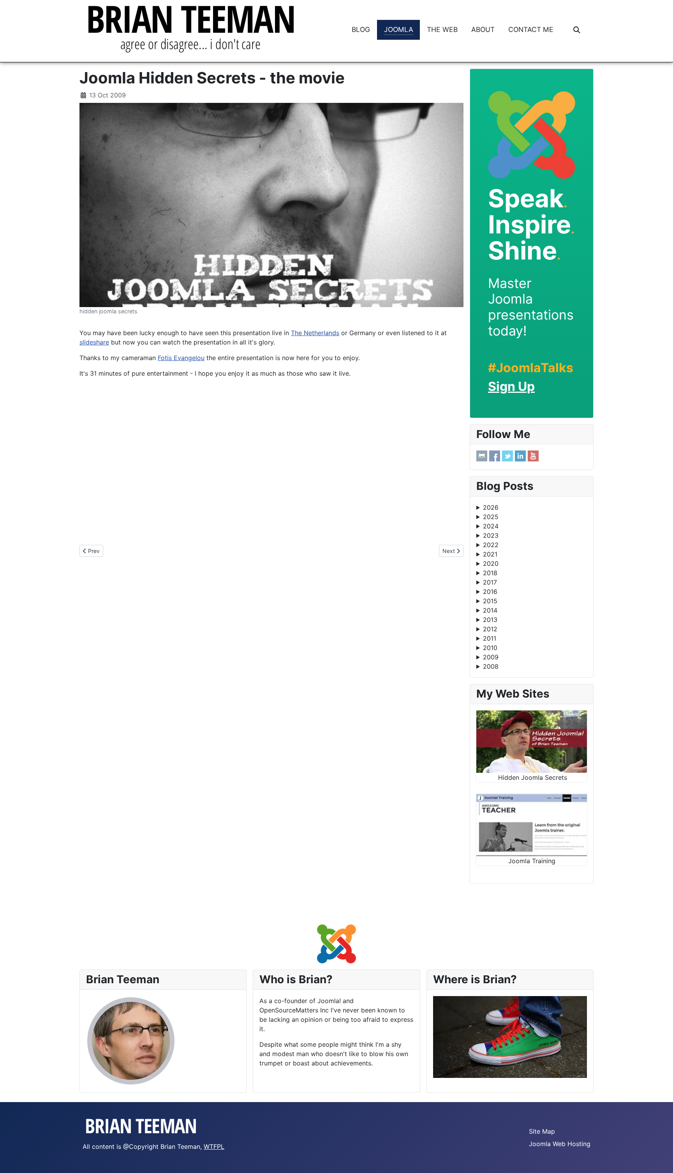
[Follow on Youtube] (533, 455)
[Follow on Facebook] (494, 455)
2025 (491, 517)
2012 (490, 629)
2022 (491, 545)
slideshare (94, 342)
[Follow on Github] (481, 455)
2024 (491, 526)
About (483, 29)
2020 (491, 563)
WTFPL (214, 1146)
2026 (491, 507)
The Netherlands (315, 333)
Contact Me (530, 29)
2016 (490, 591)
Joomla (398, 29)
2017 (490, 582)
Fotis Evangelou (181, 358)
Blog (361, 29)
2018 (490, 573)
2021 (490, 554)
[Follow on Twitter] (507, 455)
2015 (490, 601)
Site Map (542, 1131)
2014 (490, 610)
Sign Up (511, 386)
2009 (491, 657)
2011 (489, 638)
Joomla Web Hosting (559, 1144)
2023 (491, 535)
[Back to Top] (659, 1158)
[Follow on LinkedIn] (520, 455)
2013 (490, 620)
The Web (442, 29)
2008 (491, 666)
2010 (490, 648)
